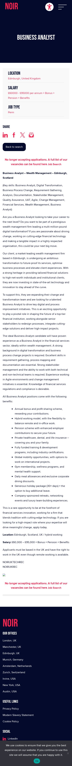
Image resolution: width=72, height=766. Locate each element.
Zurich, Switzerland (14, 672)
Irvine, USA (9, 679)
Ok (36, 761)
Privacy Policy (11, 709)
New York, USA (11, 685)
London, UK (9, 640)
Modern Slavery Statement (18, 715)
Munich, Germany (13, 659)
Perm (11, 112)
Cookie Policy (11, 721)
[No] (67, 753)
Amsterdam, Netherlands (17, 666)
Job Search (54, 164)
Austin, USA (10, 691)
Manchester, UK (12, 647)
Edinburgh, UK (11, 653)
